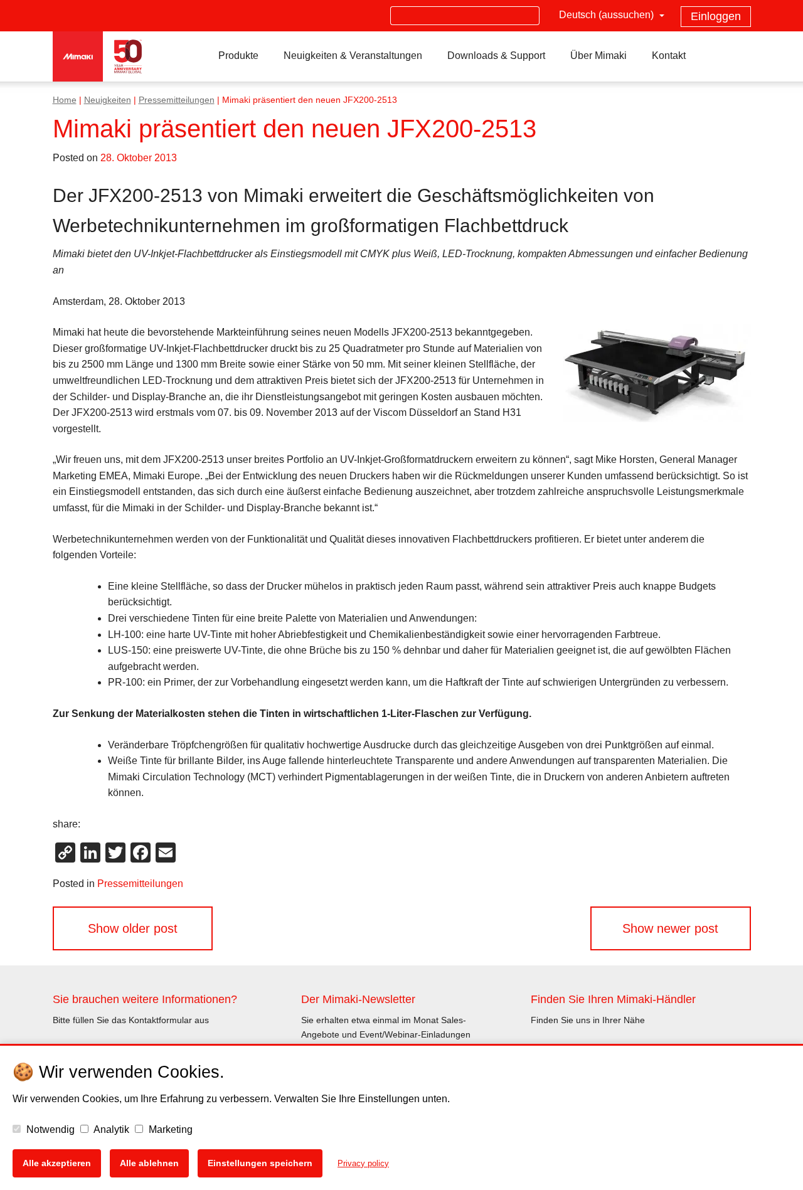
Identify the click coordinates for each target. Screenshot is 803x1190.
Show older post (133, 928)
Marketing (169, 1129)
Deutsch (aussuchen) (607, 14)
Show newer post (670, 928)
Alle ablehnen (149, 1163)
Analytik (110, 1129)
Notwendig (49, 1129)
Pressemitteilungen (177, 100)
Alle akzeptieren (57, 1163)
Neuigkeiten (107, 100)
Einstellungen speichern (260, 1163)
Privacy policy (363, 1163)
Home (65, 100)
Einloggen (716, 16)
